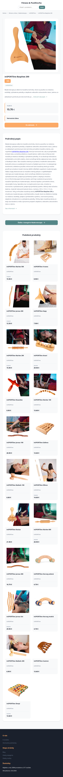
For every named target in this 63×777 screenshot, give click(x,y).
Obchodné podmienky (9, 743)
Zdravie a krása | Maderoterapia (18, 13)
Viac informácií (10, 208)
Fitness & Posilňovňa (31, 2)
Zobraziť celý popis (39, 97)
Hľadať (42, 7)
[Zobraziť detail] (31, 45)
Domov (4, 13)
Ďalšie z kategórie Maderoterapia (30, 223)
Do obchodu (30, 125)
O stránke (6, 740)
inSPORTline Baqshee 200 (20, 151)
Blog (4, 752)
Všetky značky (7, 758)
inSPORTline (32, 13)
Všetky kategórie (8, 755)
